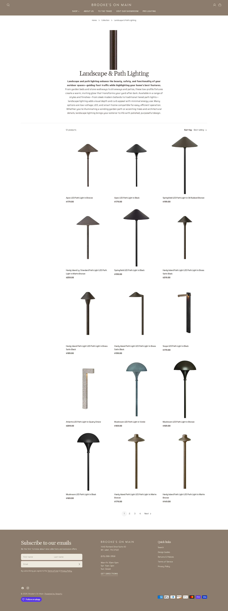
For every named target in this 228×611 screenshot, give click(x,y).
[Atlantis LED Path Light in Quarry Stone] (88, 388)
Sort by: (188, 130)
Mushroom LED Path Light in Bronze (178, 421)
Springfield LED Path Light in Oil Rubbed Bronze (183, 197)
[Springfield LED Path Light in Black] (136, 236)
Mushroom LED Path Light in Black (81, 494)
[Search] (8, 4)
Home (94, 20)
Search (161, 547)
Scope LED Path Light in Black (176, 346)
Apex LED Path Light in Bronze (79, 197)
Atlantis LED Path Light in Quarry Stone (83, 421)
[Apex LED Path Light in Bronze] (88, 164)
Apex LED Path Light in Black (126, 197)
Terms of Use (53, 571)
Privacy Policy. (66, 571)
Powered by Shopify (53, 593)
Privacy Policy (164, 566)
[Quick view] (106, 140)
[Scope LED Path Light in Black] (185, 312)
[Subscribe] (79, 564)
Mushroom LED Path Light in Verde (129, 421)
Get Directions (109, 573)
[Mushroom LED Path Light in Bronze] (185, 388)
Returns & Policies (166, 557)
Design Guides (164, 552)
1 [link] (124, 513)
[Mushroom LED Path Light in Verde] (136, 388)
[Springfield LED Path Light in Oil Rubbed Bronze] (185, 164)
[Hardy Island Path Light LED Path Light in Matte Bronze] (136, 460)
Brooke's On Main (36, 593)
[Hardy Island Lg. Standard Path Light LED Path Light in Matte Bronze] (88, 236)
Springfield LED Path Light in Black (129, 270)
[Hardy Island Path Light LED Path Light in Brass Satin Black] (185, 236)
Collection (105, 20)
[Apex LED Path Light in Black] (136, 164)
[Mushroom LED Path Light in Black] (88, 460)
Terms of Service (165, 561)
